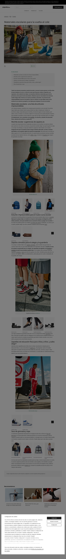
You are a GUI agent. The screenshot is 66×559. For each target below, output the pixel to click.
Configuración (54, 524)
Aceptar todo (54, 518)
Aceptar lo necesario (54, 521)
